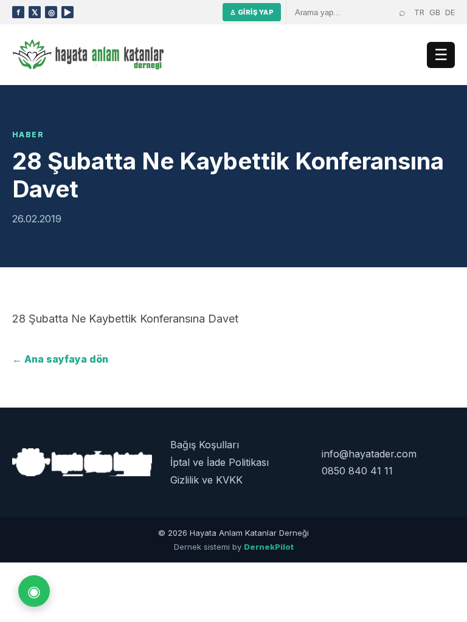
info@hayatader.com (369, 454)
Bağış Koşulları (204, 445)
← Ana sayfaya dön (60, 359)
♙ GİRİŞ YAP (252, 12)
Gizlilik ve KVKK (206, 480)
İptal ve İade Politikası (219, 462)
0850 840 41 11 (357, 471)
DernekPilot (269, 547)
